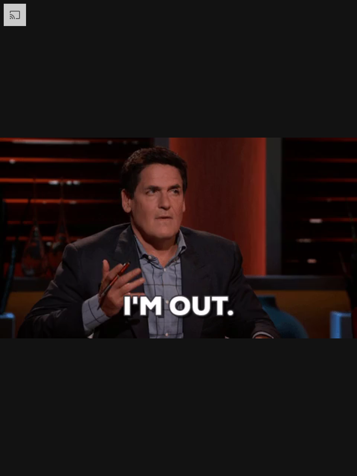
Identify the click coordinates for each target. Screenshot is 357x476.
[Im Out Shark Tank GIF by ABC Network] (178, 238)
